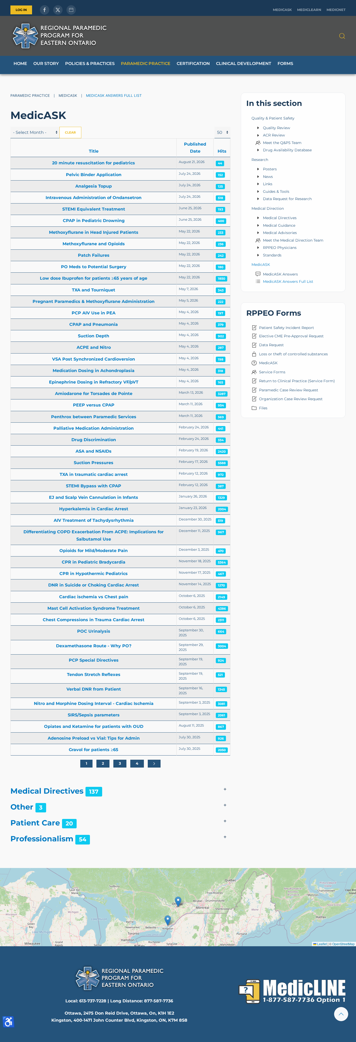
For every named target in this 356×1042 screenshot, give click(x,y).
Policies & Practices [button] (90, 63)
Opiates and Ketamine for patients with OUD (93, 726)
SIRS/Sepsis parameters (94, 714)
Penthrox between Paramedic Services (93, 416)
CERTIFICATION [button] (193, 63)
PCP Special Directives (94, 660)
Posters (270, 169)
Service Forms (272, 372)
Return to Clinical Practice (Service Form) (297, 381)
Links (267, 184)
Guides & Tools (276, 191)
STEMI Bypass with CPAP (93, 485)
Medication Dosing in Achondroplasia (93, 370)
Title (94, 151)
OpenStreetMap (343, 944)
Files (263, 408)
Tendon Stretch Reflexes (93, 674)
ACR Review (274, 135)
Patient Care (35, 822)
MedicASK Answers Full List (288, 281)
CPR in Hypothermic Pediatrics (93, 573)
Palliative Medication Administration (93, 428)
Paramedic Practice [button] (145, 63)
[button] (342, 36)
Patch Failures (93, 255)
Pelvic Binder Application (93, 174)
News (268, 176)
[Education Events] (71, 10)
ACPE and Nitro (94, 347)
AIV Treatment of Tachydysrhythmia (94, 520)
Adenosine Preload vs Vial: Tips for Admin (94, 738)
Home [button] (20, 63)
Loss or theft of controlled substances (293, 354)
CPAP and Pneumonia (93, 324)
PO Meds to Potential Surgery (93, 266)
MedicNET (336, 10)
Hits (222, 151)
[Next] (154, 764)
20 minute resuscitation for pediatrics (93, 162)
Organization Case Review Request (291, 399)
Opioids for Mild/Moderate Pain (93, 550)
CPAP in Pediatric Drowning (94, 220)
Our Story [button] (46, 63)
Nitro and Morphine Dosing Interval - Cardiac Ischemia (94, 703)
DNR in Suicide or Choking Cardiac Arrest (93, 585)
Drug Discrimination (93, 439)
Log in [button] (21, 10)
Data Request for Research (287, 198)
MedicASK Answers (280, 274)
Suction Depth (93, 335)
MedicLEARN (309, 10)
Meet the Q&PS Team (282, 142)
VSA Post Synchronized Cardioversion (93, 359)
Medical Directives (46, 790)
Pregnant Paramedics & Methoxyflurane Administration (94, 301)
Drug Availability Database (287, 150)
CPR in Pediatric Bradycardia (93, 562)
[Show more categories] (225, 789)
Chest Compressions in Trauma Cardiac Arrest (93, 619)
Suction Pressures (93, 462)
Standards (272, 255)
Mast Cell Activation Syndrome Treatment (93, 608)
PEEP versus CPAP (93, 405)
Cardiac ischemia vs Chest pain (93, 596)
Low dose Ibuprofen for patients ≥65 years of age (93, 278)
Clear (70, 132)
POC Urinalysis (93, 631)
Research (259, 159)
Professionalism (41, 838)
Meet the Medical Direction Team (293, 240)
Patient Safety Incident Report (286, 327)
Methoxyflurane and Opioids (94, 243)
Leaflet (321, 944)
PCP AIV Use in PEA (93, 312)
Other (21, 806)
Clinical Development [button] (243, 63)
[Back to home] (59, 36)
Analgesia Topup (93, 186)
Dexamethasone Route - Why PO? (93, 645)
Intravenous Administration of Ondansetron (94, 197)
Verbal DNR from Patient (93, 689)
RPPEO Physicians (280, 247)
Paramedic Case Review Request (288, 390)
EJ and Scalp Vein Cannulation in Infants (93, 497)
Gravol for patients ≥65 (93, 749)
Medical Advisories (280, 232)
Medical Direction (267, 208)
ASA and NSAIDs (94, 451)
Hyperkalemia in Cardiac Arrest (93, 508)
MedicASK (282, 10)
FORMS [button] (285, 63)
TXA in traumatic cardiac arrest (94, 474)
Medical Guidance (279, 225)
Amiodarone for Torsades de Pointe (93, 393)
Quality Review (276, 127)
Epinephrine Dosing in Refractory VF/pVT (93, 382)
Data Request (271, 345)
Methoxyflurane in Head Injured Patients (93, 232)
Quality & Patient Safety (272, 118)
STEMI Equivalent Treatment (93, 209)
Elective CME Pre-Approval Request (291, 336)
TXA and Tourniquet (93, 290)
